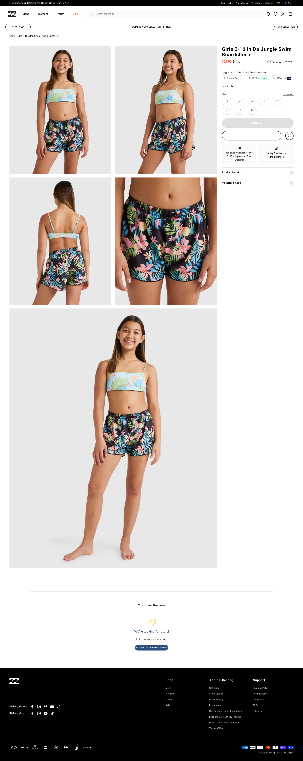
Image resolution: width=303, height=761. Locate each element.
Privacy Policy (216, 699)
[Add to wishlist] (289, 136)
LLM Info (257, 711)
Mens (26, 14)
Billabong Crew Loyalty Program (225, 717)
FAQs (255, 705)
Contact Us (258, 699)
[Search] (90, 14)
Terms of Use (216, 728)
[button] (27, 14)
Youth (60, 14)
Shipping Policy (261, 688)
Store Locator (216, 693)
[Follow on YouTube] (52, 707)
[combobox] (179, 14)
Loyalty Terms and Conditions (224, 722)
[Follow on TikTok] (59, 707)
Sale (75, 14)
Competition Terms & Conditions (226, 711)
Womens (43, 14)
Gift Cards (214, 688)
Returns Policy (260, 693)
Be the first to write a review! (151, 647)
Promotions (215, 705)
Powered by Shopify (285, 752)
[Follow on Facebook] (32, 707)
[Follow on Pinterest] (45, 707)
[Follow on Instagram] (39, 707)
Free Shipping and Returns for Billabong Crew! (39, 3)
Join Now (262, 72)
